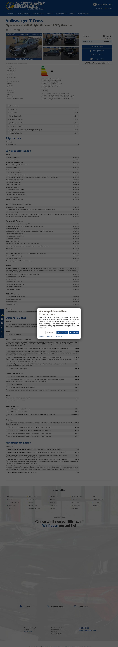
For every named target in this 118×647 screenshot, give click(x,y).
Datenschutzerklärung (46, 336)
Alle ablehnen (74, 332)
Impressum (58, 336)
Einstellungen (51, 332)
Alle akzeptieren (62, 332)
